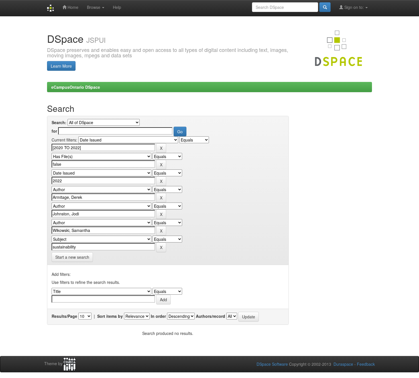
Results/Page (64, 316)
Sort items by (110, 316)
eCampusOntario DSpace (75, 87)
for (54, 131)
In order (158, 316)
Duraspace (343, 364)
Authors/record (210, 316)
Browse (94, 7)
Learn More (61, 66)
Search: (59, 122)
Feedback (366, 364)
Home (72, 7)
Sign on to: (354, 7)
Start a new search (72, 257)
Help (117, 7)
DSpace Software (272, 364)
